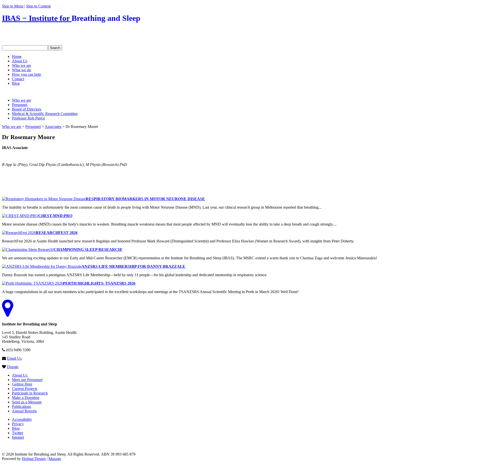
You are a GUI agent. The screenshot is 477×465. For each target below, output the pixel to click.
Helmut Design (34, 459)
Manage (54, 459)
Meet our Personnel (27, 380)
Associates (53, 126)
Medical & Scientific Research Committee (45, 114)
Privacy (18, 424)
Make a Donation (25, 397)
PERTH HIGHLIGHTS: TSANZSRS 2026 (99, 283)
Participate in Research (30, 393)
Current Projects (24, 389)
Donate (12, 367)
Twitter (17, 433)
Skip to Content (38, 6)
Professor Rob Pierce (28, 118)
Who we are (21, 100)
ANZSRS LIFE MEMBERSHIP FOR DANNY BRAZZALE (133, 266)
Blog (16, 428)
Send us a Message (27, 402)
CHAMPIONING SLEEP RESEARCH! (88, 249)
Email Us (14, 358)
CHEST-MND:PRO (55, 216)
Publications (21, 406)
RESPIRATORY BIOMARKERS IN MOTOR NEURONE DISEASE (145, 199)
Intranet (18, 437)
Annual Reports (24, 411)
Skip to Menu (12, 6)
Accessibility (22, 419)
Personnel (19, 105)
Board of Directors (26, 109)
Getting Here (22, 384)
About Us (19, 375)
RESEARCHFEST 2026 (57, 233)
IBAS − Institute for (71, 18)
